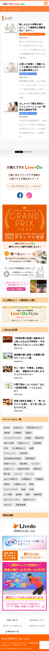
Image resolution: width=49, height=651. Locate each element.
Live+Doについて (36, 620)
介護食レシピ (19, 484)
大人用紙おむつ (18, 448)
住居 (31, 489)
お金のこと (8, 469)
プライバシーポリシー (12, 626)
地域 (23, 489)
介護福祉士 (26, 479)
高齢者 (7, 432)
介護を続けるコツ (34, 427)
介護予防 (23, 453)
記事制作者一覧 (12, 631)
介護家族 (39, 479)
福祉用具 (23, 463)
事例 (31, 484)
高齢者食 (37, 494)
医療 (28, 494)
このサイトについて (36, 626)
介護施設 (18, 432)
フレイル (29, 474)
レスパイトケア (10, 489)
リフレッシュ (9, 453)
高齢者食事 (20, 505)
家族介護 (39, 438)
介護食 (28, 438)
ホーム (4, 9)
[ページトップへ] (45, 636)
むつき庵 (8, 494)
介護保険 (37, 443)
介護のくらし (23, 443)
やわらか (8, 505)
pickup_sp (18, 427)
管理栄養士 (30, 458)
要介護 (7, 474)
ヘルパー (18, 474)
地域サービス (9, 463)
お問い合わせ (12, 620)
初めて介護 (8, 443)
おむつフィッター (11, 499)
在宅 (6, 448)
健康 (31, 448)
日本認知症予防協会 (12, 458)
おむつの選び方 (10, 479)
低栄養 (19, 494)
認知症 (28, 432)
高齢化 (7, 484)
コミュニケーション (12, 438)
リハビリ (35, 463)
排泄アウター (29, 499)
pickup (7, 427)
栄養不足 (37, 469)
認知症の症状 (23, 469)
